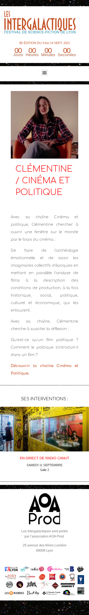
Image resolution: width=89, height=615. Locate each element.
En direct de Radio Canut (44, 458)
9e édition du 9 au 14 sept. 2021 (44, 43)
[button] (44, 72)
